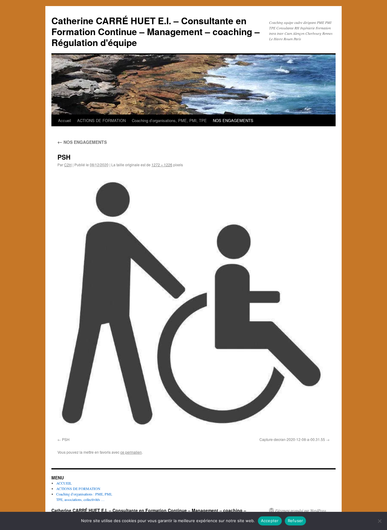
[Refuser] (379, 521)
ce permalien (131, 452)
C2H (68, 164)
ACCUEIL (64, 483)
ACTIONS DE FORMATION (101, 120)
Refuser (295, 520)
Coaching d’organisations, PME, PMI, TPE (169, 120)
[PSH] (193, 303)
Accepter (270, 520)
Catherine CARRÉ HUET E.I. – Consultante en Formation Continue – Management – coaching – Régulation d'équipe (155, 31)
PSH (66, 439)
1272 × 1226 (161, 164)
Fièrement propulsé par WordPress (300, 510)
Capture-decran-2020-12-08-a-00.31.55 (292, 439)
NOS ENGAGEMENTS (233, 120)
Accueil (64, 120)
